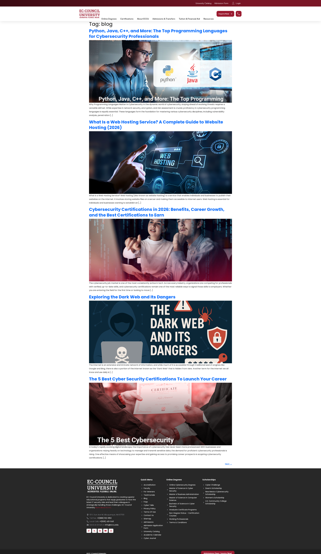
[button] (225, 14)
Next (228, 463)
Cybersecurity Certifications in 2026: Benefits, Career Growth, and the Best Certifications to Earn (156, 212)
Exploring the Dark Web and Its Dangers (132, 297)
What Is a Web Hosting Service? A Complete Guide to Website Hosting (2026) (156, 124)
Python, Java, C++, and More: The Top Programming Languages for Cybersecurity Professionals (158, 33)
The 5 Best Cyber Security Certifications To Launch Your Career (158, 379)
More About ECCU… (103, 507)
